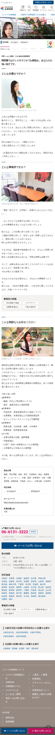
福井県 (48, 587)
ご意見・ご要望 (39, 674)
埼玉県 (28, 584)
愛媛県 (26, 593)
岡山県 (41, 590)
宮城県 (26, 581)
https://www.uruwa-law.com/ (16, 502)
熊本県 (19, 596)
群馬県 (4, 587)
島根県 (11, 593)
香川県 (19, 593)
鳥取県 (4, 593)
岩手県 (19, 581)
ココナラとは (12, 690)
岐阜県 (19, 590)
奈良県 (33, 578)
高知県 (33, 593)
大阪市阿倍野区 (22, 632)
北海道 (4, 581)
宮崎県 (33, 596)
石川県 (33, 587)
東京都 (4, 584)
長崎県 (11, 596)
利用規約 (36, 678)
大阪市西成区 (21, 636)
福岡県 (48, 593)
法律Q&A (10, 682)
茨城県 (35, 584)
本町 (28, 648)
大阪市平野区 (35, 632)
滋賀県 (26, 578)
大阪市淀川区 (8, 632)
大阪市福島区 (8, 636)
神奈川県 (12, 584)
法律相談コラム (13, 686)
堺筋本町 (34, 648)
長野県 (19, 587)
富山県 (41, 587)
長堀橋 (14, 648)
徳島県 (41, 593)
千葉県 (21, 584)
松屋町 (21, 648)
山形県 (41, 581)
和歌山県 (42, 578)
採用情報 (10, 721)
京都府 (19, 578)
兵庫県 (11, 578)
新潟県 (11, 587)
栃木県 (43, 584)
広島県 (33, 590)
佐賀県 (4, 596)
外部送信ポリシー (40, 690)
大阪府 (4, 578)
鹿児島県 (42, 596)
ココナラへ (7, 3)
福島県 (48, 581)
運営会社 (10, 717)
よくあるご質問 (13, 694)
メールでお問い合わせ (30, 545)
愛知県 (4, 590)
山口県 (48, 590)
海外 (11, 599)
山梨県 (26, 587)
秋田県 (33, 581)
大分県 (26, 596)
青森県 (11, 581)
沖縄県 (4, 599)
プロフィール (4, 49)
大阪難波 (6, 648)
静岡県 (11, 590)
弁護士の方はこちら (43, 2)
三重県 (26, 590)
